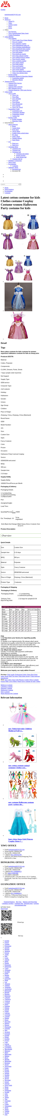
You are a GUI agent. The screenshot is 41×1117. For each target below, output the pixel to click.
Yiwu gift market (17, 52)
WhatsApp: (8, 851)
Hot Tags (18, 902)
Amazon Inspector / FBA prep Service (19, 90)
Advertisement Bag (20, 905)
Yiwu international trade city (20, 45)
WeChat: (7, 853)
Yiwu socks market (18, 69)
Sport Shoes (15, 140)
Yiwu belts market (17, 64)
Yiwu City (15, 95)
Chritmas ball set (17, 159)
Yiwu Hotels (16, 102)
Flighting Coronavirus (15, 160)
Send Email (4, 908)
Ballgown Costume (6, 685)
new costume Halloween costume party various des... (21, 803)
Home (6, 18)
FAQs (10, 28)
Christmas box (16, 148)
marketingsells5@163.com (13, 14)
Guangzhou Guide (14, 109)
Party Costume (5, 692)
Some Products (9, 189)
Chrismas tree (16, 150)
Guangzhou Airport (18, 114)
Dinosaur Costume (6, 688)
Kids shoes (15, 129)
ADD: (6, 856)
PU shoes (15, 135)
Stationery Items (13, 167)
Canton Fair (15, 116)
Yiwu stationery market (19, 43)
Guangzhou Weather (18, 112)
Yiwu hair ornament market (20, 50)
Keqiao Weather (17, 119)
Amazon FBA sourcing (15, 86)
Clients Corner (12, 25)
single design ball (21, 157)
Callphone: (8, 855)
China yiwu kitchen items (20, 73)
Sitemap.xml (26, 902)
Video (10, 23)
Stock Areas (12, 162)
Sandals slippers (17, 138)
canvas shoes (16, 131)
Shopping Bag (28, 903)
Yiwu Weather (16, 99)
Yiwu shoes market (18, 62)
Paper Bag (34, 902)
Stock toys (15, 145)
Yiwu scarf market (17, 66)
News (10, 26)
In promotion (12, 164)
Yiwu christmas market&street (21, 47)
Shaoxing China (17, 121)
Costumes (15, 166)
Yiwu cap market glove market (21, 71)
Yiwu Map (15, 97)
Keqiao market (12, 74)
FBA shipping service (14, 88)
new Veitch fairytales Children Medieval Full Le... (20, 730)
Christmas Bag (18, 903)
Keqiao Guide (12, 117)
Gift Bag (36, 903)
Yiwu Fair (15, 100)
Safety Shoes (16, 136)
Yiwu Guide (12, 93)
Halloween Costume (7, 690)
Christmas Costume (6, 686)
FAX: (6, 875)
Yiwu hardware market (19, 54)
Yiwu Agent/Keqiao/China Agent (18, 33)
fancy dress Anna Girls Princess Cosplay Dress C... (20, 840)
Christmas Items (13, 147)
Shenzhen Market (17, 80)
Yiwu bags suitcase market (20, 55)
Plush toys (15, 143)
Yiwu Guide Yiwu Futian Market (22, 40)
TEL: (6, 873)
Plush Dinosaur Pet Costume (9, 693)
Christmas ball (16, 152)
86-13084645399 (16, 855)
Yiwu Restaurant (17, 104)
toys (9, 142)
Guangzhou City (17, 111)
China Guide (8, 92)
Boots (14, 126)
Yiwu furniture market (19, 68)
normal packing (20, 155)
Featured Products (9, 902)
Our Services (12, 31)
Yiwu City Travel (17, 107)
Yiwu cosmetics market (19, 61)
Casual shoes (16, 128)
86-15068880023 (16, 871)
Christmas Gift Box (8, 903)
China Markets (9, 37)
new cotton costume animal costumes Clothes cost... (19, 767)
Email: (6, 849)
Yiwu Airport (16, 105)
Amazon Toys (12, 85)
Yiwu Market (12, 38)
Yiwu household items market (21, 49)
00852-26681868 (13, 873)
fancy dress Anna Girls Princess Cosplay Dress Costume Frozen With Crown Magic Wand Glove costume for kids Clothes (20, 680)
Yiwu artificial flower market (21, 57)
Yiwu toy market (17, 42)
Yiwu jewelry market (18, 59)
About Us (7, 19)
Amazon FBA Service (15, 83)
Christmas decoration (22, 154)
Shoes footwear (13, 124)
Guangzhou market (18, 78)
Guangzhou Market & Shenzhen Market (20, 76)
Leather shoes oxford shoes (20, 133)
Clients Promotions (14, 35)
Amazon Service (10, 81)
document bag (16, 169)
